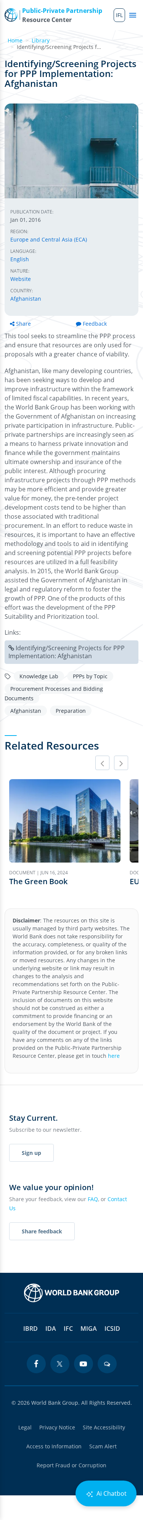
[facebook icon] (36, 1363)
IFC (68, 1328)
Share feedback (42, 1231)
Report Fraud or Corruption (71, 1465)
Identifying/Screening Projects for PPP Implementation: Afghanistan (66, 652)
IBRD (30, 1328)
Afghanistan (25, 298)
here (114, 1055)
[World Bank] (71, 1292)
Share (23, 323)
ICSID (112, 1328)
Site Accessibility (104, 1427)
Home (15, 40)
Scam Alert (103, 1446)
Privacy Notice (57, 1427)
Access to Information (54, 1446)
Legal (25, 1427)
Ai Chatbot (111, 1493)
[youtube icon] (83, 1363)
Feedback (95, 323)
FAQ (93, 1199)
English (19, 259)
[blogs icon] (107, 1363)
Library (41, 40)
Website (20, 278)
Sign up (31, 1152)
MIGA (88, 1328)
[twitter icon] (59, 1363)
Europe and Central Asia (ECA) (48, 239)
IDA (50, 1328)
